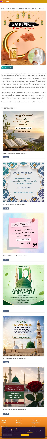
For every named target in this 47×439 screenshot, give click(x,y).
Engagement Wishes (4, 426)
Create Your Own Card (7, 67)
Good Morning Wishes (36, 422)
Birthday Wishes (3, 422)
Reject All (7, 434)
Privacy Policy (30, 432)
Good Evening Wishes (36, 423)
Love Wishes (34, 426)
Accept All (25, 434)
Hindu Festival (18, 422)
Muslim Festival (19, 423)
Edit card (6, 157)
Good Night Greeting (35, 425)
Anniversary (3, 423)
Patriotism (18, 425)
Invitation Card (3, 425)
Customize (16, 434)
